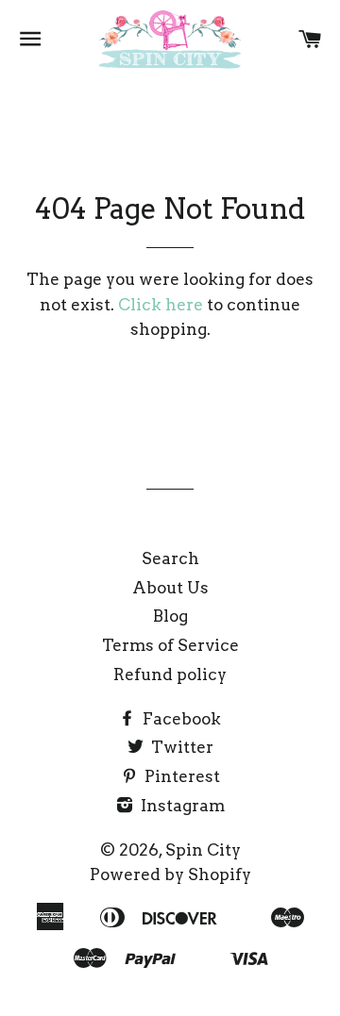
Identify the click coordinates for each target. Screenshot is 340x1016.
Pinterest (180, 776)
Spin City (203, 850)
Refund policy (170, 674)
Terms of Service (170, 645)
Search (170, 558)
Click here (160, 304)
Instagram (181, 805)
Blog (170, 616)
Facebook (180, 718)
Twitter (180, 747)
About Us (170, 587)
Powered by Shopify (170, 874)
